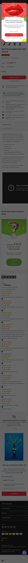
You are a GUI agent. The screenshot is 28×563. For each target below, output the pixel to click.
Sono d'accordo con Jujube (14, 37)
